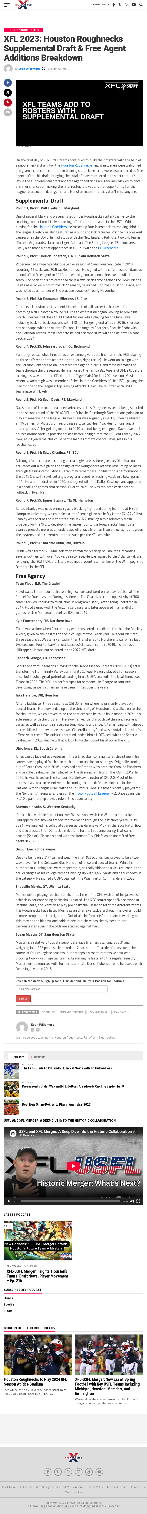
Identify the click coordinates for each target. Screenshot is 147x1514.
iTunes (8, 1298)
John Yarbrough (98, 1012)
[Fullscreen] (138, 1201)
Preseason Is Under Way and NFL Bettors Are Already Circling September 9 (73, 1086)
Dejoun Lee (48, 1012)
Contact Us (138, 1487)
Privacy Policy (95, 1487)
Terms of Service (117, 1487)
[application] (73, 1166)
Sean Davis (120, 1012)
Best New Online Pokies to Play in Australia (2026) (56, 1104)
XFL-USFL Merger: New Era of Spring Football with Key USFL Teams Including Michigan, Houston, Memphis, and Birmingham (107, 1386)
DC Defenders (108, 248)
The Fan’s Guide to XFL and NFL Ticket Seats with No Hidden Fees (67, 1068)
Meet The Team (75, 1492)
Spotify (9, 1304)
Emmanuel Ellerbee (71, 1012)
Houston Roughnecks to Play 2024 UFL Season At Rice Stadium (35, 1382)
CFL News (26, 1487)
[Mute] (132, 1201)
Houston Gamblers (52, 226)
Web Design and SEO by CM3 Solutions (59, 1487)
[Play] (9, 1201)
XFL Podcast (15, 1266)
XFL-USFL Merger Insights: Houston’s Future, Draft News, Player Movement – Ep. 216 (37, 1276)
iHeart (8, 1310)
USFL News (9, 1487)
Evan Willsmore (29, 68)
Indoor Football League (92, 793)
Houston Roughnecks (77, 165)
